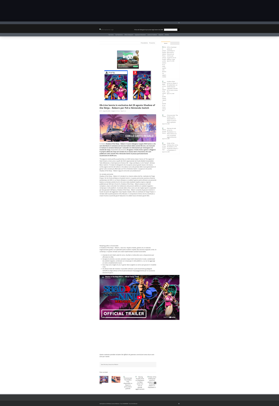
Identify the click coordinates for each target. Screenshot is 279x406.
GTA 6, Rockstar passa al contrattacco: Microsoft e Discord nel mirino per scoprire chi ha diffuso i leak (171, 53)
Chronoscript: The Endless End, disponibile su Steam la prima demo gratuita (172, 118)
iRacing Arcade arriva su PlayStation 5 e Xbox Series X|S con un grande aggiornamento (172, 132)
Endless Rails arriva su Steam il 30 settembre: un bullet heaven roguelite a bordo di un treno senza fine (172, 87)
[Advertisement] (139, 11)
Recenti (165, 43)
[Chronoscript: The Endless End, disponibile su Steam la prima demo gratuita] (128, 382)
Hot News (118, 111)
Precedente (144, 43)
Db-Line (124, 111)
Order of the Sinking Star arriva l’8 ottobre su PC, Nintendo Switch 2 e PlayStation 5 (172, 146)
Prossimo (152, 43)
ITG (101, 111)
